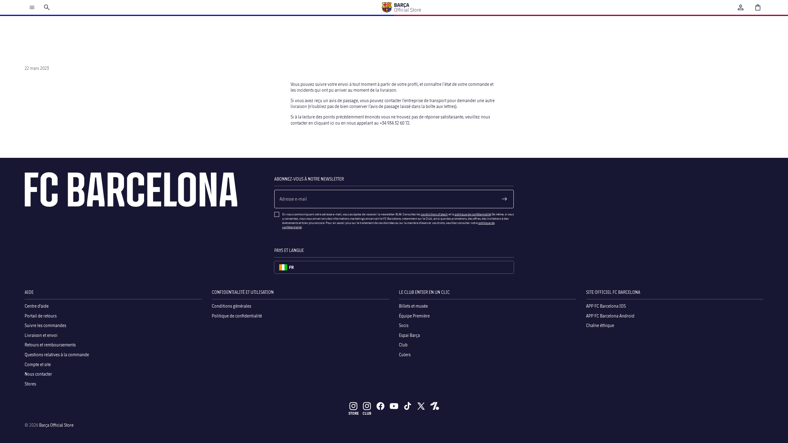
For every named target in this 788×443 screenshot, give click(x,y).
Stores (30, 383)
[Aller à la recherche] (46, 7)
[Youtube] (394, 406)
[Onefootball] (435, 406)
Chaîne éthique (600, 325)
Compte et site (38, 364)
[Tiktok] (407, 406)
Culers (405, 354)
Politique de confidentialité (237, 315)
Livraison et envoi (41, 335)
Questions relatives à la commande (57, 354)
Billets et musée (413, 306)
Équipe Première (414, 315)
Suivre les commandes (45, 325)
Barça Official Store (56, 425)
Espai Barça (409, 335)
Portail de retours (41, 315)
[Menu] (32, 7)
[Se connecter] (740, 7)
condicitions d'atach (434, 214)
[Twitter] (421, 406)
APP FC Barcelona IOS (606, 306)
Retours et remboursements (50, 345)
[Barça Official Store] (401, 7)
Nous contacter (38, 374)
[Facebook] (380, 406)
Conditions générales (231, 306)
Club (403, 345)
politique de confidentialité (473, 214)
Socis (403, 325)
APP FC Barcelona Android (610, 315)
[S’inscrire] (504, 199)
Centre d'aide (37, 306)
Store (353, 413)
